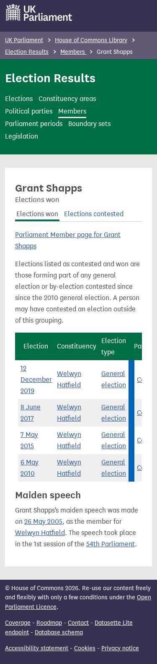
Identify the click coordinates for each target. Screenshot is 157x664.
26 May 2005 (43, 521)
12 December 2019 (36, 379)
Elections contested (94, 214)
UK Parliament (24, 40)
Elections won (37, 214)
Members (73, 52)
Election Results (27, 52)
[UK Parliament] (39, 12)
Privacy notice (120, 648)
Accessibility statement (36, 648)
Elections (19, 99)
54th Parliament (110, 544)
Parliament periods (33, 124)
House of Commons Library (91, 40)
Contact (78, 622)
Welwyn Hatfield (40, 533)
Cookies (84, 648)
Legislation (21, 136)
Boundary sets (89, 124)
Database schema (59, 632)
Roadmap (49, 622)
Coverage (18, 622)
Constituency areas (67, 99)
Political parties (28, 111)
